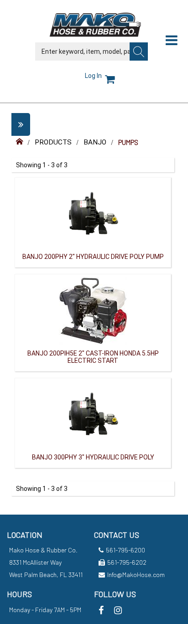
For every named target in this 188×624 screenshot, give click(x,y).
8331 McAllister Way (35, 562)
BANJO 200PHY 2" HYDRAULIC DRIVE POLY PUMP (93, 256)
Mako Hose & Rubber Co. (43, 550)
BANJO (95, 142)
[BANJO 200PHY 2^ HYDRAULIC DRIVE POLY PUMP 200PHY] (93, 213)
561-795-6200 (125, 550)
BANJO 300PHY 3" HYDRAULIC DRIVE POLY (93, 457)
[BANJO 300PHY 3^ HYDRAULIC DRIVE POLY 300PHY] (93, 414)
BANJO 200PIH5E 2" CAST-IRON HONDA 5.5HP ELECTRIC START (93, 357)
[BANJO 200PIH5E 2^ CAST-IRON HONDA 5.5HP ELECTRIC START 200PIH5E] (93, 310)
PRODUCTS (53, 142)
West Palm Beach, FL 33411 (46, 574)
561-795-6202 (126, 562)
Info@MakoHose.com (136, 574)
